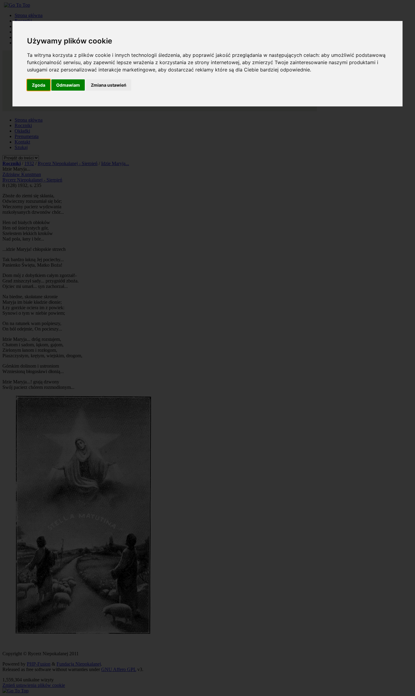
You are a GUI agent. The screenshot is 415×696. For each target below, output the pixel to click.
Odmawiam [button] (68, 85)
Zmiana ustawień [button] (108, 85)
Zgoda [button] (38, 85)
